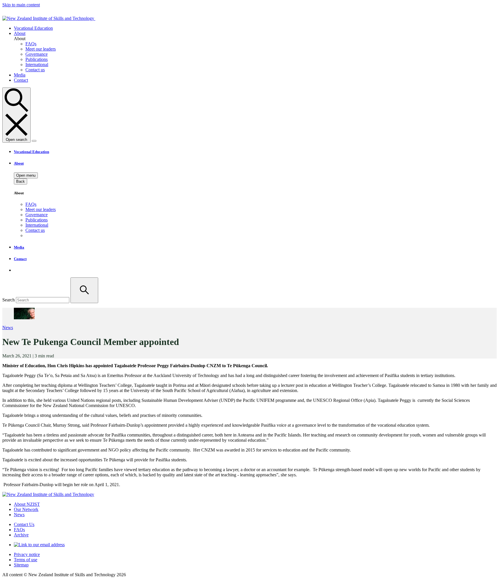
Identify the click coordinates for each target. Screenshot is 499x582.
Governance (36, 214)
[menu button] (34, 141)
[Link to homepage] (66, 18)
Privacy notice (27, 554)
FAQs (30, 204)
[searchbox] (249, 290)
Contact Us (24, 524)
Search (8, 299)
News (7, 327)
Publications (36, 219)
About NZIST (27, 504)
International (36, 225)
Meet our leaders (40, 209)
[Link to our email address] (39, 544)
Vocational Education (33, 28)
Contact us (35, 230)
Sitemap (21, 564)
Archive (21, 534)
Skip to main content (21, 4)
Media (19, 74)
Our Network (26, 509)
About (19, 33)
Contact (21, 80)
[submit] (84, 290)
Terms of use (25, 559)
